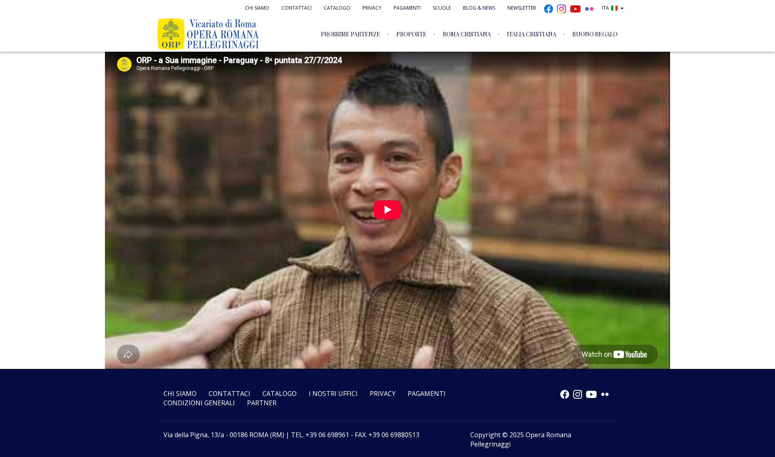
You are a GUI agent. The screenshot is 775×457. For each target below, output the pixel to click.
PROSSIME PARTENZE (350, 34)
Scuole (442, 7)
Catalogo (337, 7)
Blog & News (479, 7)
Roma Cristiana (467, 34)
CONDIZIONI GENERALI (199, 402)
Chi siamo (257, 7)
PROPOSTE (411, 34)
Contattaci (296, 7)
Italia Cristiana (531, 34)
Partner (261, 402)
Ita (605, 7)
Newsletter (521, 7)
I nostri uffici (333, 393)
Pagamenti (407, 7)
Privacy (371, 7)
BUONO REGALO (595, 34)
